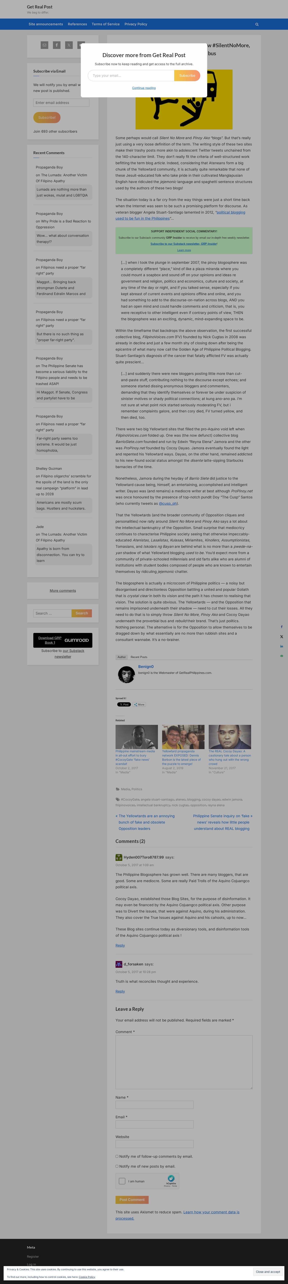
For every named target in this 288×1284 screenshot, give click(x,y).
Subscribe (187, 75)
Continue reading (144, 88)
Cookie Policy (87, 1277)
